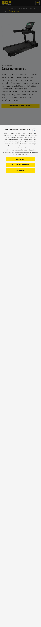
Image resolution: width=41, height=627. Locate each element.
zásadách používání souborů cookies (23, 150)
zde (26, 154)
